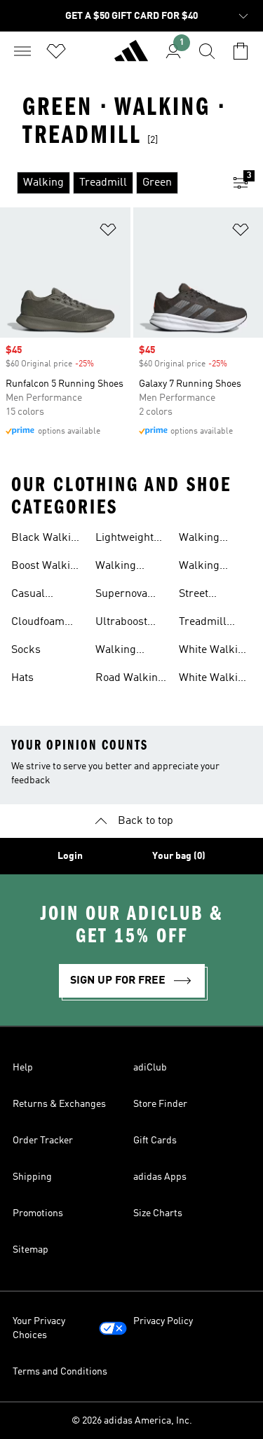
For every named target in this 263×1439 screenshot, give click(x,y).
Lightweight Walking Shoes (124, 539)
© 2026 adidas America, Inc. (132, 1421)
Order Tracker (43, 1140)
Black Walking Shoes (47, 539)
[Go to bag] (240, 51)
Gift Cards (155, 1140)
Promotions (38, 1213)
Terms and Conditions (60, 1372)
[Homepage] (131, 57)
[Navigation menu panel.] (22, 51)
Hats (22, 678)
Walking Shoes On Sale (213, 567)
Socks (26, 650)
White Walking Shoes (214, 680)
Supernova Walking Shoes (121, 595)
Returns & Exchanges (59, 1104)
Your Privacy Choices (39, 1328)
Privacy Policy (163, 1321)
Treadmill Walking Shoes (203, 624)
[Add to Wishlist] (108, 232)
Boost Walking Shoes (47, 567)
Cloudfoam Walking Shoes (38, 624)
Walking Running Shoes (116, 567)
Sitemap (30, 1250)
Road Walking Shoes (129, 680)
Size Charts (157, 1213)
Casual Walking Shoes (31, 595)
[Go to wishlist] (56, 51)
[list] (109, 183)
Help (23, 1068)
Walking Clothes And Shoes (125, 652)
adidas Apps (160, 1177)
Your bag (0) (178, 856)
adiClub (150, 1068)
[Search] (207, 51)
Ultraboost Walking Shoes (121, 624)
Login (70, 856)
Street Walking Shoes (199, 595)
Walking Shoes (199, 539)
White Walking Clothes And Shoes (214, 652)
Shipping (32, 1177)
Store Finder (160, 1104)
